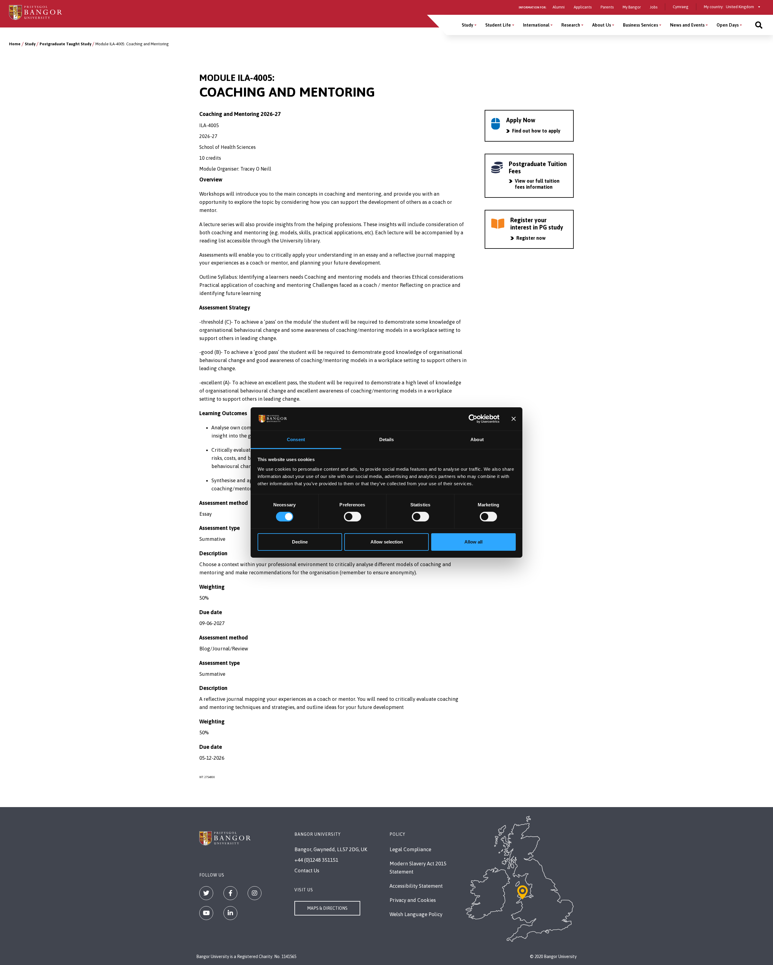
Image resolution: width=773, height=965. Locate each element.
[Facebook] (230, 893)
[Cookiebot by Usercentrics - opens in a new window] (473, 418)
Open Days (728, 24)
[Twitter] (206, 893)
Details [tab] (386, 439)
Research (570, 24)
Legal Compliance (410, 849)
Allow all (473, 541)
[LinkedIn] (230, 913)
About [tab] (477, 439)
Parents (607, 7)
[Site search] (759, 25)
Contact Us (306, 870)
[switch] (352, 516)
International (536, 24)
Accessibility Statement (416, 886)
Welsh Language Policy (416, 914)
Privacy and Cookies (413, 900)
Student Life (498, 24)
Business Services (640, 24)
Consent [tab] (296, 439)
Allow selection (386, 541)
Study (467, 24)
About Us (601, 24)
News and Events (687, 24)
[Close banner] (514, 419)
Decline (300, 541)
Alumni (559, 7)
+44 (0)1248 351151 (316, 860)
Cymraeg (680, 7)
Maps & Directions (327, 908)
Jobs (653, 7)
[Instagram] (254, 893)
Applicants (583, 7)
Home (15, 44)
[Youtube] (206, 913)
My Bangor (632, 7)
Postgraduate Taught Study (65, 44)
